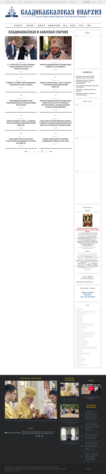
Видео (73, 25)
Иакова (95, 264)
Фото (65, 25)
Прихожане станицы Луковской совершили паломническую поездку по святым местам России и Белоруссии (93, 425)
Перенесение (88, 256)
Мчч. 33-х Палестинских (91, 260)
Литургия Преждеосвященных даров (86, 347)
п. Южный (79, 321)
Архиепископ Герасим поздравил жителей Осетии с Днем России (85, 77)
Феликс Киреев (81, 359)
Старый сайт (28, 2)
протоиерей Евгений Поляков (84, 336)
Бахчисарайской (87, 245)
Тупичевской (83, 244)
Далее (21, 71)
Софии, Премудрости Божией (89, 233)
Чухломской (87, 242)
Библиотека (10, 2)
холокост (79, 362)
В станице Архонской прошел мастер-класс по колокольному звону (70, 444)
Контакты (73, 2)
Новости (41, 25)
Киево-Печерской (92, 235)
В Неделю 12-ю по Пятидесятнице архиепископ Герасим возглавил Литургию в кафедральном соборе (30, 420)
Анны (89, 264)
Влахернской (91, 244)
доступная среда (81, 365)
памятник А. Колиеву (82, 341)
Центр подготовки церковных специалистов (51, 2)
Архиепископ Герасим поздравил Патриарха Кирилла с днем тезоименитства (85, 81)
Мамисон (79, 315)
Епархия (29, 25)
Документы (87, 72)
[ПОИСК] (100, 2)
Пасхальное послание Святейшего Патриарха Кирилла (85, 94)
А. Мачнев (79, 330)
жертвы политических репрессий (85, 333)
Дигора (79, 356)
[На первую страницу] (26, 151)
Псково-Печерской (91, 237)
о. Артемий (79, 318)
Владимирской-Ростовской (84, 241)
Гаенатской (81, 242)
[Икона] (87, 227)
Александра (94, 263)
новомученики (80, 339)
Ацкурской (86, 239)
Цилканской (92, 239)
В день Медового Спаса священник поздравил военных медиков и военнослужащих (92, 456)
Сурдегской (94, 242)
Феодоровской (81, 265)
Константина (81, 263)
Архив (20, 2)
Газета (81, 25)
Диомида (78, 260)
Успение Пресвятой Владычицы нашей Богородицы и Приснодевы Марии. (87, 229)
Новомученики (54, 25)
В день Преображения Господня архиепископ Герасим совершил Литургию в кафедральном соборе (92, 445)
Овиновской (82, 237)
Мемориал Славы (81, 327)
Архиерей (18, 25)
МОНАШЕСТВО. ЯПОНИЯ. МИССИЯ (91, 398)
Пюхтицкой (88, 238)
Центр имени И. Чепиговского (84, 281)
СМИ (88, 25)
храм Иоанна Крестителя (83, 353)
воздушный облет (81, 344)
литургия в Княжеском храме (84, 324)
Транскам (79, 350)
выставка (79, 309)
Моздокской (95, 241)
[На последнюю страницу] (50, 151)
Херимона (83, 261)
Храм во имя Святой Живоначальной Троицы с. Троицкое (86, 312)
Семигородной (81, 238)
